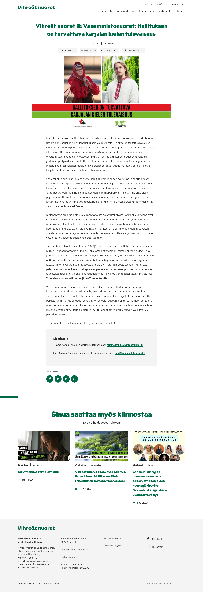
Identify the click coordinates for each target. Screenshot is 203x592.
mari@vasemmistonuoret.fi (130, 352)
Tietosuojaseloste (26, 583)
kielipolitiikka (109, 50)
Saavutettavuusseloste (49, 583)
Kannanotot (108, 43)
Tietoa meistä (104, 11)
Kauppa (181, 11)
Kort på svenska (112, 538)
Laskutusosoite (69, 556)
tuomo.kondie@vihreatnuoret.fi (125, 345)
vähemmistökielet (133, 50)
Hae (158, 4)
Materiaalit (165, 11)
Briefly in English (112, 545)
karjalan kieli (67, 50)
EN (150, 4)
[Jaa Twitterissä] (58, 378)
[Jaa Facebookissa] (49, 378)
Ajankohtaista (125, 11)
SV (144, 4)
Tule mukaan (146, 11)
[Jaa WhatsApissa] (74, 378)
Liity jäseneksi (176, 4)
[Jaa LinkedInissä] (66, 378)
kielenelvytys (88, 50)
